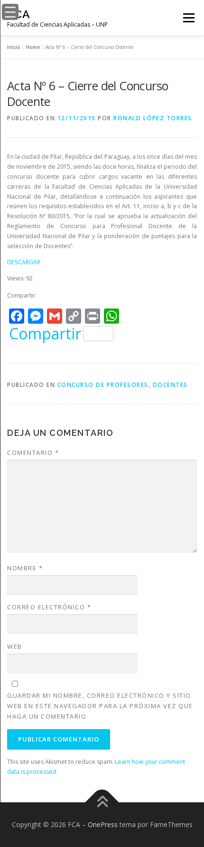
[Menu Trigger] (10, 12)
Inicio (13, 47)
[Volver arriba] (102, 802)
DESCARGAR (23, 262)
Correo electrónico (49, 607)
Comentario (33, 452)
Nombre (25, 568)
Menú (188, 18)
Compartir (45, 333)
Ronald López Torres (152, 118)
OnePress (103, 824)
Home (33, 47)
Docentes (170, 385)
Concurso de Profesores (102, 385)
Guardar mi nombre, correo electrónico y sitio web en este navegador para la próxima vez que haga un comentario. (100, 706)
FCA (18, 14)
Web (14, 646)
